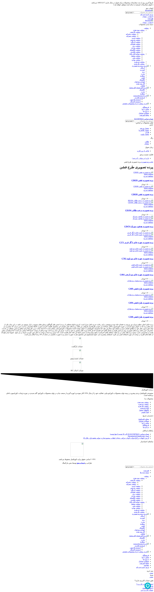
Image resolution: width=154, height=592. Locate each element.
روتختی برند (137, 46)
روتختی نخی (136, 58)
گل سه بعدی (140, 84)
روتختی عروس (135, 40)
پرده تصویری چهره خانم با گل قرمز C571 (136, 242)
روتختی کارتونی (135, 32)
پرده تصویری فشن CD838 (142, 194)
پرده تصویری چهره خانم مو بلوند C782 (137, 258)
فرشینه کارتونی (135, 99)
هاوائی (142, 86)
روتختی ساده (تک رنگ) (137, 54)
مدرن (143, 74)
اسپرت (142, 70)
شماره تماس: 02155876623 (143, 119)
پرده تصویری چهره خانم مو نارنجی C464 (136, 274)
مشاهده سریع (148, 176)
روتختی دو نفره (139, 62)
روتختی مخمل (136, 56)
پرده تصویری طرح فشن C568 (141, 317)
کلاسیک (142, 80)
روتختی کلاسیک (135, 50)
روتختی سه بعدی (139, 30)
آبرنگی (142, 68)
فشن (143, 78)
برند (143, 72)
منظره (142, 76)
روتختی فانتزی (136, 52)
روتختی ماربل (136, 48)
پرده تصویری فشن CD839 (142, 180)
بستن (151, 573)
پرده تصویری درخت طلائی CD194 (139, 210)
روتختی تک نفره (139, 64)
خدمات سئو (81, 463)
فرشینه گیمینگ (135, 101)
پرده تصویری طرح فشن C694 (141, 303)
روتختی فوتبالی (135, 44)
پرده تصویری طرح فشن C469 (141, 289)
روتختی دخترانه (131, 34)
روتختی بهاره (136, 60)
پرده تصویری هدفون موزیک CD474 (138, 226)
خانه (151, 162)
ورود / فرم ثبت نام (142, 567)
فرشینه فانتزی (140, 98)
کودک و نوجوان (139, 82)
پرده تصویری (145, 162)
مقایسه (146, 565)
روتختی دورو (136, 38)
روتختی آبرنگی (136, 42)
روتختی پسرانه (131, 36)
